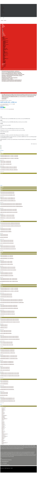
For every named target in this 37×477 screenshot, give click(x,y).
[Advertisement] (18, 87)
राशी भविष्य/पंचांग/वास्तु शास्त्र (5, 40)
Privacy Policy (3, 12)
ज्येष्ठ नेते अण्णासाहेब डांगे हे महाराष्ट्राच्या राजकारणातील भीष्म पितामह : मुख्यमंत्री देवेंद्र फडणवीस (9, 308)
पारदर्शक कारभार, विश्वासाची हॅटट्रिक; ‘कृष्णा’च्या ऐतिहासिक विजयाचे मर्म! (7, 364)
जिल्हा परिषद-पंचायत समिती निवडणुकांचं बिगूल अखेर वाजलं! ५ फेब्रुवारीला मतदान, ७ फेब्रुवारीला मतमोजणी (12, 73)
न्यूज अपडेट (3, 7)
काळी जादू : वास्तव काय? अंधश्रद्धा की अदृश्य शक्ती (5, 370)
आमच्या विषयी (3, 8)
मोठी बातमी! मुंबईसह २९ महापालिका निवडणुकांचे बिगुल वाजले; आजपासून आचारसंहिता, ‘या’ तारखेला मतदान (12, 75)
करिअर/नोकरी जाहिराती (5, 48)
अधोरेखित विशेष (4, 45)
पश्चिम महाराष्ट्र (3, 26)
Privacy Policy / (24, 466)
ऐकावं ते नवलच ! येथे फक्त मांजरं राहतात (4, 237)
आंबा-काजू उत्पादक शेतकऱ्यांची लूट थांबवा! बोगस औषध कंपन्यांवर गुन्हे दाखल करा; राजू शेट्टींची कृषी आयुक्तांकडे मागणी (11, 206)
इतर (2, 40)
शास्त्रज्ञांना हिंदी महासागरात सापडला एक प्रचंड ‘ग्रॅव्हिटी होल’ (5, 231)
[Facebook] (1, 107)
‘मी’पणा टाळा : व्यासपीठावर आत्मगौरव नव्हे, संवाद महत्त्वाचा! (5, 333)
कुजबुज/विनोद (3, 416)
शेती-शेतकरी (3, 34)
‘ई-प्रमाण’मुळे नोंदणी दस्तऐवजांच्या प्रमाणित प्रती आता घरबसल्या (6, 296)
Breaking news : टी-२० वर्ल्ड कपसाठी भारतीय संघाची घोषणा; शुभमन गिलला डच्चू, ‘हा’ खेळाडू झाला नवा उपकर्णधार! (13, 74)
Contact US (3, 67)
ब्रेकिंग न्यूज (3, 428)
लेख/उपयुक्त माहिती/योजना (5, 38)
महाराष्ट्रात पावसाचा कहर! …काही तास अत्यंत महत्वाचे (7, 76)
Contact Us (3, 11)
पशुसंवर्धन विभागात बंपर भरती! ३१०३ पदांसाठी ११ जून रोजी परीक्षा (6, 264)
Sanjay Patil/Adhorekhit (11, 109)
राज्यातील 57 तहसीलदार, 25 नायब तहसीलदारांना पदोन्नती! (5, 164)
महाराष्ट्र (2, 31)
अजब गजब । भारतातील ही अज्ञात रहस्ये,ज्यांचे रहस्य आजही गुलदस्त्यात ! (7, 243)
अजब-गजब (4, 37)
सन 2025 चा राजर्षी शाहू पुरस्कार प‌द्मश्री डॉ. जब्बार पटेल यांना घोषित (6, 344)
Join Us (2, 68)
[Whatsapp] (4, 107)
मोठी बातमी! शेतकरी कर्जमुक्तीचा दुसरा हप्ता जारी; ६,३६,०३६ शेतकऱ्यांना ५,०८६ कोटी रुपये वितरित (9, 158)
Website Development (14, 466)
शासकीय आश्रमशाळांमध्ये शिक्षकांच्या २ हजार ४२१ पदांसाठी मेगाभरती (6, 258)
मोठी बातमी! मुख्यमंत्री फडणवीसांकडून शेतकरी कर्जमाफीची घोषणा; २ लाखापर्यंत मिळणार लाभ (10, 71)
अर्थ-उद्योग (2, 36)
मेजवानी (4, 59)
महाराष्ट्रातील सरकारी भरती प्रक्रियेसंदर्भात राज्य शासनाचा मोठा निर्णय (6, 275)
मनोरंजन (4, 57)
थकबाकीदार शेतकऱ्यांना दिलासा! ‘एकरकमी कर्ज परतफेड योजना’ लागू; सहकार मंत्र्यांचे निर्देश (8, 212)
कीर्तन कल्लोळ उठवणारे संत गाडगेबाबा (4, 395)
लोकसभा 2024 (4, 39)
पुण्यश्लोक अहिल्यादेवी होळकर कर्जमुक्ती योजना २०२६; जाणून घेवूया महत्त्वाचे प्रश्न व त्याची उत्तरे (8, 358)
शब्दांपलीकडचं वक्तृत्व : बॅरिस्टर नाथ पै (3, 327)
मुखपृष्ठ (2, 6)
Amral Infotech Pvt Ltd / (20, 466)
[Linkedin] (3, 107)
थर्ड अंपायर (4, 47)
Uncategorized (3, 407)
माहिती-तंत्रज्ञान (3, 431)
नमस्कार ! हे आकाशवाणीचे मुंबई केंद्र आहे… (4, 383)
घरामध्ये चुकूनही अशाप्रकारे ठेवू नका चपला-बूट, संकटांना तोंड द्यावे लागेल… (7, 389)
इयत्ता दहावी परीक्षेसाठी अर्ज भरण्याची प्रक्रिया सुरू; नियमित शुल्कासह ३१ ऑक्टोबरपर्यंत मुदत (9, 169)
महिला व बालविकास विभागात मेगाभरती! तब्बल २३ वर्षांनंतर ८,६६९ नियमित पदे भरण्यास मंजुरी (9, 281)
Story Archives (4, 64)
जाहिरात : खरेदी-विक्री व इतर (5, 58)
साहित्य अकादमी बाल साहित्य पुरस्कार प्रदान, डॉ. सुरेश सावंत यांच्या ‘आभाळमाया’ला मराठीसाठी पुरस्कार (10, 339)
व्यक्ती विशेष (4, 55)
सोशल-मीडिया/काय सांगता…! (5, 53)
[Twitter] (2, 107)
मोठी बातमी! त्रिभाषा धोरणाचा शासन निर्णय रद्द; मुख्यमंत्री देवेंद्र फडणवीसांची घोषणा (9, 77)
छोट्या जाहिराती (3, 417)
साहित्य (3, 54)
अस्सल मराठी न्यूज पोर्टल (4, 98)
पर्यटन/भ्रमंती (4, 56)
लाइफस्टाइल (4, 46)
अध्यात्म (4, 48)
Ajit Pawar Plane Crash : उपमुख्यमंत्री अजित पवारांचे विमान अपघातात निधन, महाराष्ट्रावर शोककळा (11, 72)
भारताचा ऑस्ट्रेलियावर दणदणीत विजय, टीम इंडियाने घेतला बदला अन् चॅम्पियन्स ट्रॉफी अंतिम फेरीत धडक (11, 81)
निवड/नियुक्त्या (4, 65)
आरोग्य (2, 33)
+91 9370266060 (5, 463)
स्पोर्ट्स (2, 9)
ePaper (4, 60)
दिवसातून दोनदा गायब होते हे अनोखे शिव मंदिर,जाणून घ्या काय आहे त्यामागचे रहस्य (8, 248)
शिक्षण (2, 10)
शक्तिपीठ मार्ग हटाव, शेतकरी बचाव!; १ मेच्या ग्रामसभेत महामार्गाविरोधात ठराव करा (8, 200)
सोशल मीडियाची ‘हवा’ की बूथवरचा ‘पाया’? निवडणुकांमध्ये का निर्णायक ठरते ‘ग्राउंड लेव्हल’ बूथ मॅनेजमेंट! (9, 375)
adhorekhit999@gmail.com (5, 461)
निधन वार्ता (3, 423)
